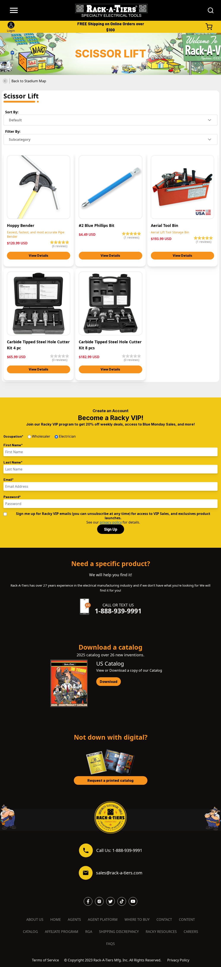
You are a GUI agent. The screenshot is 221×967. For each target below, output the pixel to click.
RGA (88, 931)
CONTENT (187, 919)
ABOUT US (34, 919)
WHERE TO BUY (137, 919)
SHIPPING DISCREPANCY (119, 931)
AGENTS (74, 919)
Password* (12, 497)
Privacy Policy (178, 960)
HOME (55, 919)
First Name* (13, 445)
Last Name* (12, 462)
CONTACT (164, 919)
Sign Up (110, 529)
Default (15, 120)
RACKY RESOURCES (161, 931)
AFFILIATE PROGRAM (61, 931)
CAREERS (191, 931)
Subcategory (19, 139)
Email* (8, 479)
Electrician (67, 436)
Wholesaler (41, 436)
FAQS (110, 943)
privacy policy (111, 522)
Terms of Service (45, 960)
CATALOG (30, 931)
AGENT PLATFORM (103, 919)
